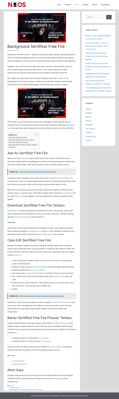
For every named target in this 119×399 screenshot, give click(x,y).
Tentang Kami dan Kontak (79, 396)
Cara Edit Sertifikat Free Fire (18, 142)
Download (45, 338)
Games (77, 4)
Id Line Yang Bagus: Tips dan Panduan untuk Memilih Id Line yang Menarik (97, 46)
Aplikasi (85, 4)
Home (59, 4)
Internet (94, 4)
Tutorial (88, 140)
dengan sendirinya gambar (35, 273)
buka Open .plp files (37, 270)
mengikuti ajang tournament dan (61, 178)
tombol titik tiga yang (40, 267)
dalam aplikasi (56, 260)
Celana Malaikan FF (19, 364)
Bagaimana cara (13, 211)
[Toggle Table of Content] (35, 134)
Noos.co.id (46, 396)
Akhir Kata (12, 147)
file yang (21, 196)
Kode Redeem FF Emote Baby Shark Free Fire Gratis (26, 389)
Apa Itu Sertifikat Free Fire (17, 137)
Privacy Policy (65, 396)
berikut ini (17, 255)
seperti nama (59, 276)
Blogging (89, 113)
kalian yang (58, 378)
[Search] (109, 17)
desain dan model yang (56, 347)
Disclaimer (55, 396)
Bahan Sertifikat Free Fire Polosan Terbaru (22, 145)
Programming (105, 4)
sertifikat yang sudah (61, 323)
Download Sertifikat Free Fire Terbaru (21, 140)
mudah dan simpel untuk (61, 302)
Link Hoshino (90, 129)
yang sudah (24, 158)
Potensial (89, 133)
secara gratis (67, 193)
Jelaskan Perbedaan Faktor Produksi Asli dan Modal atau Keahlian (96, 56)
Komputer (68, 4)
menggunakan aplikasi (49, 234)
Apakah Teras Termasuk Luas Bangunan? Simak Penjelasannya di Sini (98, 66)
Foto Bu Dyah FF (18, 361)
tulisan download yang (22, 217)
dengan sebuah (63, 78)
